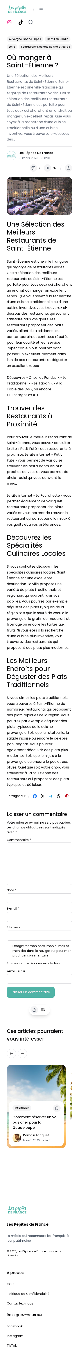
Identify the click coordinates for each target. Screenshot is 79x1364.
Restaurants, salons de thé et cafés (45, 47)
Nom (11, 890)
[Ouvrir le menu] (41, 9)
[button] (68, 168)
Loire (12, 47)
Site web (13, 927)
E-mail (13, 908)
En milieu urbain (57, 39)
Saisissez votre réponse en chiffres (33, 963)
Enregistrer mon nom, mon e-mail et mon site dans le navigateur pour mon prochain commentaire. (42, 951)
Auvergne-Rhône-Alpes (25, 39)
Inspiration (22, 1108)
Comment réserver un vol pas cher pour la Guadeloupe (35, 1122)
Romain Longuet (36, 1135)
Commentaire (19, 840)
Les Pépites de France (36, 153)
